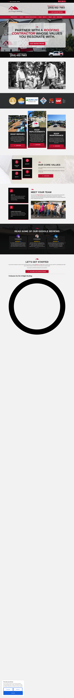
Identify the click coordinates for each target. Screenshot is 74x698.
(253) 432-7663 (56, 7)
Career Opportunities (16, 211)
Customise (8, 689)
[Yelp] (65, 1)
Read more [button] (18, 247)
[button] (65, 243)
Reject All (17, 689)
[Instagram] (61, 1)
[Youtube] (63, 1)
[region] (13, 688)
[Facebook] (59, 1)
